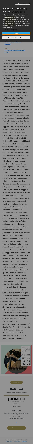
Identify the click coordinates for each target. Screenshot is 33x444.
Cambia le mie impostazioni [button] (16, 37)
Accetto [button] (16, 33)
